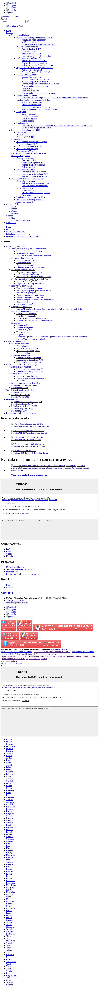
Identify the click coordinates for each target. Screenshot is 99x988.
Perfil (13, 206)
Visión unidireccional (30, 42)
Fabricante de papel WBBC (13, 659)
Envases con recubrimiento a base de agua (28, 153)
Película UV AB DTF (25, 137)
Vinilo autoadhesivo (47, 654)
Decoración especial (24, 202)
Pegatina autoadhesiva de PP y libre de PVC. (34, 67)
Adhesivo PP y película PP (32, 162)
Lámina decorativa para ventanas (35, 186)
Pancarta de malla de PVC (32, 54)
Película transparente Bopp (27, 148)
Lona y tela (21, 111)
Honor (14, 209)
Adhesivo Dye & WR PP (32, 70)
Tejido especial (28, 121)
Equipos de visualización (26, 95)
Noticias (9, 216)
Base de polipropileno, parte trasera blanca (39, 93)
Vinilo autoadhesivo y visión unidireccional (34, 37)
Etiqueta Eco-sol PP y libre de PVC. (36, 72)
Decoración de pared (24, 188)
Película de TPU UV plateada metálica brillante (30, 446)
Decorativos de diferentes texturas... (30, 475)
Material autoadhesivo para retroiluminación (39, 109)
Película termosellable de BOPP (29, 146)
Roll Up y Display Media (26, 74)
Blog (13, 218)
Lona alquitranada (29, 51)
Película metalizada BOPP (27, 144)
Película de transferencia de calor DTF (16, 652)
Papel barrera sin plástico (36, 659)
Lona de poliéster (29, 114)
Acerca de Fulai (12, 204)
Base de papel (27, 88)
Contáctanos (11, 223)
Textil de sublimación (30, 91)
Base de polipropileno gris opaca (35, 86)
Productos (10, 33)
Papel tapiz (26, 195)
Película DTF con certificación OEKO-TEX (52, 652)
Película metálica (28, 167)
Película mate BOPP (24, 151)
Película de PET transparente (33, 165)
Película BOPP (17, 139)
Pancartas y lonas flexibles (27, 47)
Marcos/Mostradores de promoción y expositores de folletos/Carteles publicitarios (55, 98)
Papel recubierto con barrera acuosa (82, 656)
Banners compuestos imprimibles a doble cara (40, 84)
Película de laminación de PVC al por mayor (48, 656)
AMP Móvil (69, 649)
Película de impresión (25, 158)
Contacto (7, 592)
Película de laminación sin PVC (34, 63)
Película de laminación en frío (28, 58)
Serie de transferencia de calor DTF (25, 130)
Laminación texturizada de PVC (35, 174)
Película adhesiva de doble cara (34, 176)
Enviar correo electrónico (11, 663)
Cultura (14, 211)
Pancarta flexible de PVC (32, 49)
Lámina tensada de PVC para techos (36, 56)
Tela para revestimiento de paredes (36, 192)
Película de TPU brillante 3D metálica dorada (29, 453)
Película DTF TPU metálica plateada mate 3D (30, 426)
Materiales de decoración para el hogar (27, 179)
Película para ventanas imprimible (35, 183)
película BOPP (7, 654)
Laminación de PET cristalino (34, 172)
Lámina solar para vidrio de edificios (31, 197)
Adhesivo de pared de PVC (33, 190)
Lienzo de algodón (29, 118)
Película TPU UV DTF (26, 135)
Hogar (8, 30)
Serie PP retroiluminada (31, 105)
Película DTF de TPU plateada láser (26, 440)
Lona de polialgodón (30, 116)
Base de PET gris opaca (31, 77)
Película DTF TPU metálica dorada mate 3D (29, 433)
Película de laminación (25, 169)
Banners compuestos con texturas (35, 79)
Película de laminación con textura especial (39, 65)
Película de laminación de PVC (34, 61)
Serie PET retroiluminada (32, 102)
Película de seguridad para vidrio (29, 199)
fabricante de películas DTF (83, 652)
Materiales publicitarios (20, 35)
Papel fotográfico (29, 160)
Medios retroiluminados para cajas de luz (33, 100)
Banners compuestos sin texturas (35, 81)
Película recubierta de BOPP (26, 654)
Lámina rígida (22, 123)
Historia (14, 213)
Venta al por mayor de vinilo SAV (15, 656)
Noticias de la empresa (20, 220)
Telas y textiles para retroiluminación (36, 107)
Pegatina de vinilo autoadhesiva (34, 40)
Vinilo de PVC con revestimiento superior (39, 44)
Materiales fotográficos (20, 155)
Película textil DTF (24, 132)
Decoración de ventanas (26, 181)
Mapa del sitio (57, 649)
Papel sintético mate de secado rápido (31, 142)
